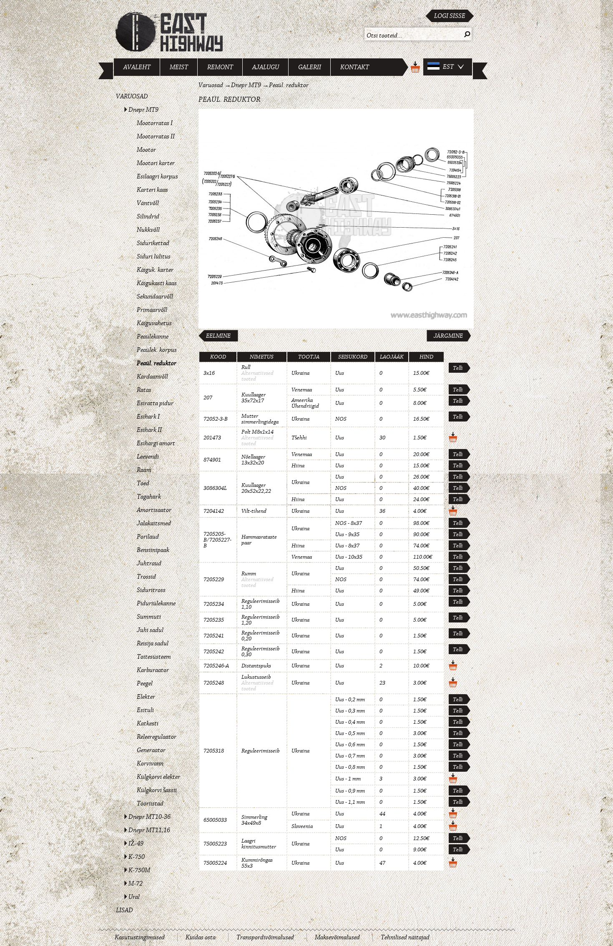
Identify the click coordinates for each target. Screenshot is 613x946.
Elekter (146, 696)
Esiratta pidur (155, 403)
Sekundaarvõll (155, 296)
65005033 (215, 820)
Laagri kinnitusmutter (258, 844)
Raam (144, 470)
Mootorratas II (156, 136)
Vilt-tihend (253, 511)
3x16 (209, 373)
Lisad (124, 910)
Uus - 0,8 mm (350, 767)
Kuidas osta (201, 937)
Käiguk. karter (155, 270)
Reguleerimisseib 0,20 (260, 636)
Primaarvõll (152, 310)
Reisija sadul (152, 643)
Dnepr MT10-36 (149, 817)
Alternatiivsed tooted (257, 376)
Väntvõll (148, 203)
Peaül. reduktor (156, 363)
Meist (179, 67)
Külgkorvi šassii (157, 790)
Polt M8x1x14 (257, 432)
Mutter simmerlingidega (260, 419)
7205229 (213, 579)
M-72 (135, 883)
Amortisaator (154, 510)
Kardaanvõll (152, 376)
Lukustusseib (256, 677)
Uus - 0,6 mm (350, 744)
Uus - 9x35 (347, 534)
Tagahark (149, 496)
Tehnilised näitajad (405, 937)
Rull (245, 367)
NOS (341, 419)
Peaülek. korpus (157, 350)
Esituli (145, 710)
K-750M (139, 870)
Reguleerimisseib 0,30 (260, 651)
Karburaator (153, 670)
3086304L (215, 488)
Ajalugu (265, 67)
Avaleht (137, 67)
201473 (212, 437)
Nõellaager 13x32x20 (253, 460)
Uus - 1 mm (348, 778)
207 (207, 397)
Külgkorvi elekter (158, 776)
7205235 (213, 620)
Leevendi (148, 456)
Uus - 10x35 (348, 557)
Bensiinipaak (153, 550)
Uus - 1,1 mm (350, 802)
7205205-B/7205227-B (217, 540)
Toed (143, 483)
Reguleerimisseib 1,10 (260, 604)
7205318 (213, 751)
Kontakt (354, 67)
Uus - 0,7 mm (350, 756)
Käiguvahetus (154, 323)
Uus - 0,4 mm (350, 722)
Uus (339, 373)
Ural (134, 897)
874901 (212, 460)
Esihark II (149, 430)
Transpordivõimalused (265, 937)
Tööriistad (150, 803)
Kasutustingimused (140, 937)
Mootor (146, 149)
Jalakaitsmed (154, 523)
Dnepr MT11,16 (149, 830)
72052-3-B (215, 419)
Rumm (248, 573)
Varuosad (132, 96)
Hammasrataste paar (259, 540)
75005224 (215, 863)
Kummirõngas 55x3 (257, 863)
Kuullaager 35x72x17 (253, 397)
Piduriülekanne (156, 603)
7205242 (213, 651)
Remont (220, 67)
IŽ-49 (135, 843)
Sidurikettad (153, 243)
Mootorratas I (155, 123)
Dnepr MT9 (143, 109)
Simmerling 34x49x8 (254, 820)
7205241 (213, 635)
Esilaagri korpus (157, 176)
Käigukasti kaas (157, 283)
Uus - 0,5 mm (350, 733)
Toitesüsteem (154, 656)
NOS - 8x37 (348, 523)
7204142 (213, 511)
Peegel (145, 683)
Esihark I (148, 416)
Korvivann (150, 763)
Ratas (144, 390)
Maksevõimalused (337, 937)
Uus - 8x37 (347, 545)
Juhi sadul (150, 630)
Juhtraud (149, 563)
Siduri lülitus (154, 256)
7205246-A (216, 665)
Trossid (146, 576)
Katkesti (147, 723)
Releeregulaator (156, 736)
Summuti (149, 616)
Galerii (309, 67)
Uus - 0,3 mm (350, 711)
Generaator (151, 750)
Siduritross (151, 590)
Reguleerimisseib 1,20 (260, 620)
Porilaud (148, 536)
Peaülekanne (152, 336)
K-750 (136, 857)
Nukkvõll (148, 229)
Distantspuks (256, 665)
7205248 (213, 683)
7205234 (213, 604)
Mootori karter (156, 163)
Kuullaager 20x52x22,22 (256, 488)
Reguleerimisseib (260, 751)
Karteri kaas (152, 189)
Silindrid (148, 216)
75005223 (215, 844)
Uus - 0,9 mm (350, 791)
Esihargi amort (156, 443)
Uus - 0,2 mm (350, 699)
